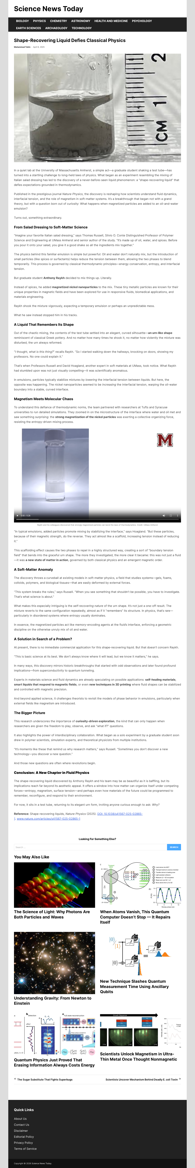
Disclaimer (21, 1130)
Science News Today (48, 8)
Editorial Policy (24, 1136)
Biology (22, 21)
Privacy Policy (23, 1142)
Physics (39, 21)
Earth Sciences (28, 28)
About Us (20, 1118)
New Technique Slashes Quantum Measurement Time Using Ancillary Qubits (134, 986)
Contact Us (21, 1124)
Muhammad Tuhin (22, 47)
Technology (82, 28)
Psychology (142, 21)
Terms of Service (25, 1148)
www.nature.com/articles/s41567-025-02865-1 (48, 818)
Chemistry (58, 21)
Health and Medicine (111, 21)
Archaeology (56, 28)
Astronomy (80, 21)
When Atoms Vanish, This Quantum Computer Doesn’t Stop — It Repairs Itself (135, 917)
